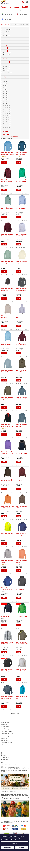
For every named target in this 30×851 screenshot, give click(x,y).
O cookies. (13, 839)
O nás (2, 735)
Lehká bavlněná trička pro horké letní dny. (10, 765)
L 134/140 (6, 113)
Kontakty (3, 728)
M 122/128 (6, 109)
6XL (5, 101)
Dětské (5, 70)
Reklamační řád (4, 740)
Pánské (6, 66)
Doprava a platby (5, 726)
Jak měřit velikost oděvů (6, 731)
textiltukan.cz (6, 757)
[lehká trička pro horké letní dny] (15, 781)
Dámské (6, 68)
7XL (5, 103)
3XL (5, 95)
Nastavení (14, 843)
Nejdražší (19, 24)
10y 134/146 (7, 121)
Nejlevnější (13, 24)
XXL (5, 93)
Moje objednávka (5, 722)
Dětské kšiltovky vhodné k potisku (8, 791)
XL (5, 91)
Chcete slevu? (4, 724)
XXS (5, 81)
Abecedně (25, 24)
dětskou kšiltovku (13, 794)
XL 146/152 (6, 115)
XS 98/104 (6, 105)
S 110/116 (6, 107)
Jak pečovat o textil (5, 744)
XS (5, 83)
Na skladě (6, 29)
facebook (5, 755)
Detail (4, 162)
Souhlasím (21, 847)
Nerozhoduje (7, 72)
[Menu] (26, 1)
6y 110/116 (6, 125)
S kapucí (6, 54)
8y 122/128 (6, 123)
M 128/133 (6, 111)
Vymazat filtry (14, 136)
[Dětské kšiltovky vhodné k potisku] (15, 808)
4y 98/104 (6, 127)
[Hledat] (19, 1)
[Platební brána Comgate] (6, 825)
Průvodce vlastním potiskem (7, 733)
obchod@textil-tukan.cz (8, 751)
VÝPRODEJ (6, 35)
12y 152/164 (7, 119)
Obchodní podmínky (5, 736)
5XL (5, 99)
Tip (4, 33)
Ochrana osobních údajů (6, 742)
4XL (5, 97)
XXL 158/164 (7, 117)
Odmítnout (7, 847)
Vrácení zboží (4, 738)
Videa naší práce (7, 759)
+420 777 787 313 (7, 753)
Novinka (6, 31)
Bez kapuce (7, 52)
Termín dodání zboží (5, 729)
